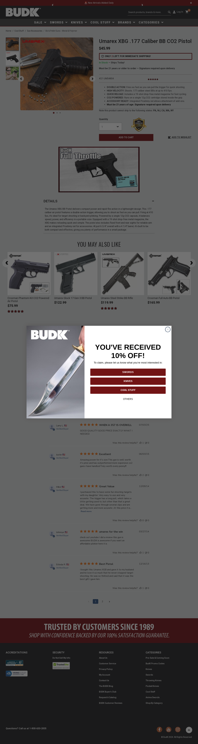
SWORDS (128, 372)
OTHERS (128, 399)
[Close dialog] (167, 329)
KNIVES (128, 381)
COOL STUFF (128, 390)
